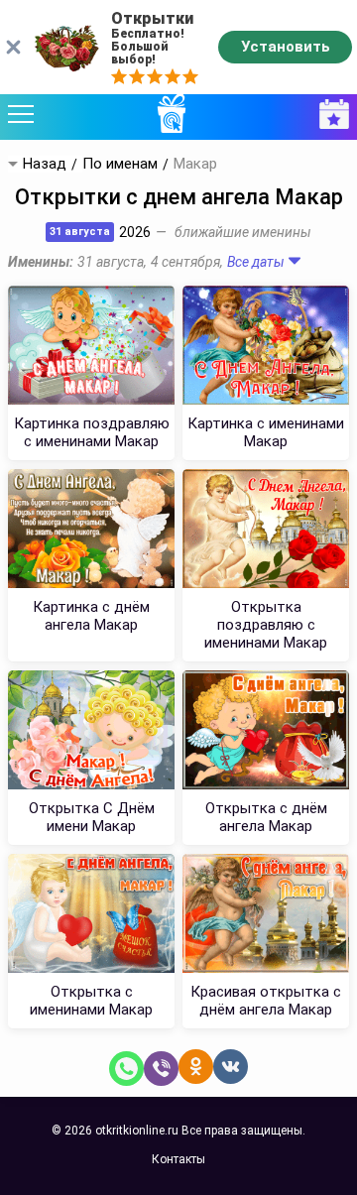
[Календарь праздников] (329, 114)
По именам (120, 164)
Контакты (178, 1159)
